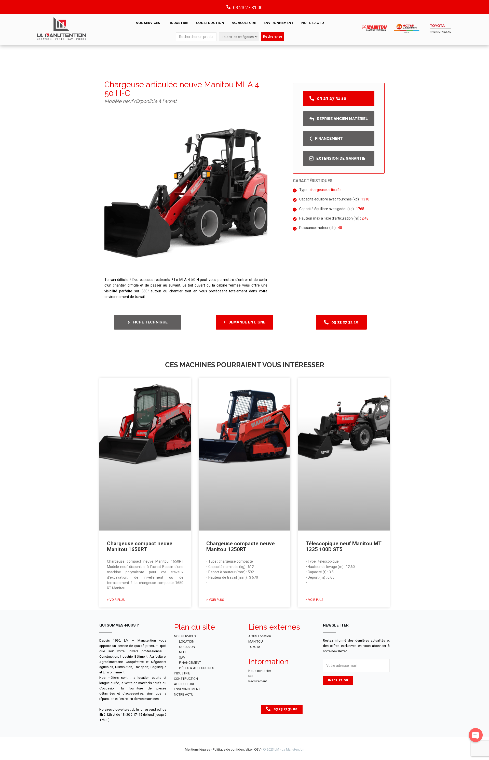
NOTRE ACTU (312, 23)
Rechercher (272, 36)
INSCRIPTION (338, 680)
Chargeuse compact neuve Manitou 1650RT (139, 546)
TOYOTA (254, 647)
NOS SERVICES (148, 23)
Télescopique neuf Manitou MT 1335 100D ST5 (343, 546)
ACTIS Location (259, 636)
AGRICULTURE (244, 23)
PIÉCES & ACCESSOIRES (196, 668)
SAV (182, 657)
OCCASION (187, 647)
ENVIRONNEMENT (279, 23)
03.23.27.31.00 (248, 7)
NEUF (183, 652)
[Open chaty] (476, 735)
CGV (257, 749)
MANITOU (255, 641)
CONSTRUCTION (210, 23)
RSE (251, 676)
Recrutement (257, 681)
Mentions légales (197, 749)
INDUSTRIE (179, 23)
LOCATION (186, 641)
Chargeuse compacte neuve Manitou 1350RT (240, 546)
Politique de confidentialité (232, 749)
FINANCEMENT (190, 662)
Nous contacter (259, 671)
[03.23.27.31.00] (228, 7)
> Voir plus (116, 600)
